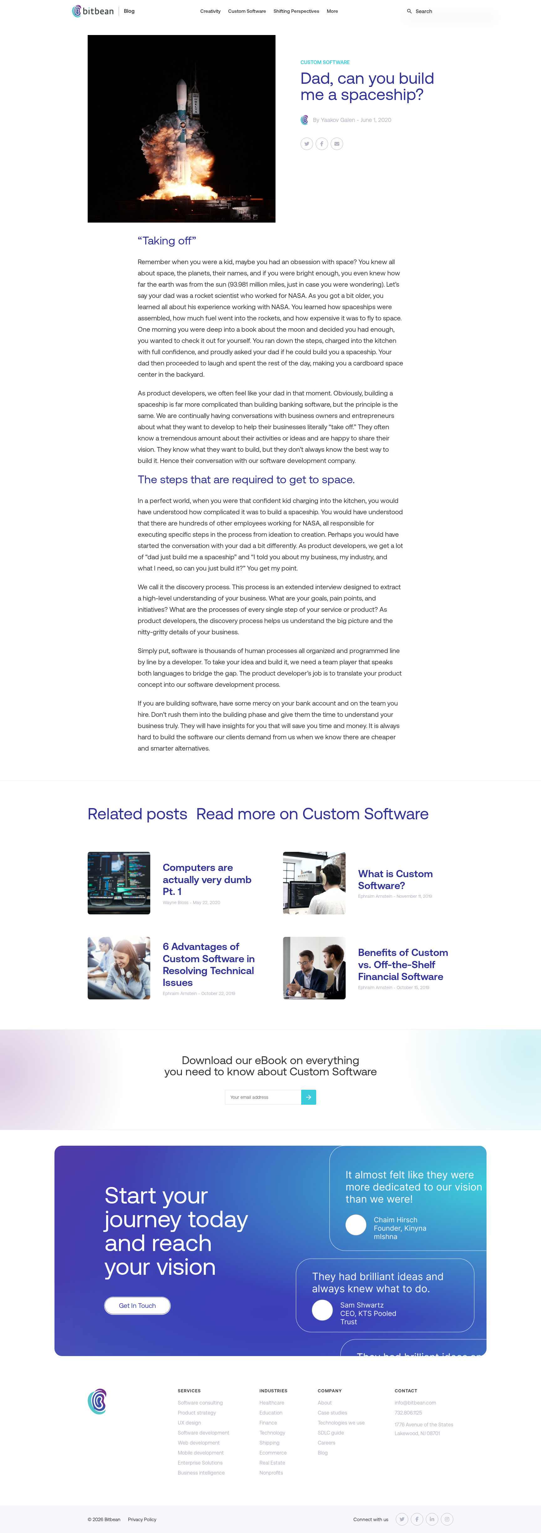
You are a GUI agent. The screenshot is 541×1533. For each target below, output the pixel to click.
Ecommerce (273, 1453)
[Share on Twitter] (307, 144)
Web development (199, 1443)
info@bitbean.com (415, 1403)
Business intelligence (201, 1473)
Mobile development (201, 1453)
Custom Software (247, 11)
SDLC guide (331, 1433)
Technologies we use (341, 1423)
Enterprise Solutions (200, 1463)
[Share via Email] (337, 144)
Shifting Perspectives (296, 11)
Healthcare (272, 1403)
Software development (203, 1433)
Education (271, 1413)
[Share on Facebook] (322, 144)
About (325, 1403)
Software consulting (200, 1403)
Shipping (270, 1443)
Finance (268, 1423)
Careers (326, 1443)
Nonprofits (271, 1473)
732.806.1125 (408, 1413)
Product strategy (197, 1413)
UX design (189, 1423)
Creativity (210, 11)
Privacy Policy (142, 1519)
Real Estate (272, 1463)
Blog (129, 11)
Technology (272, 1433)
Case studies (332, 1413)
